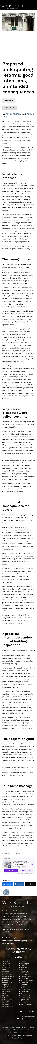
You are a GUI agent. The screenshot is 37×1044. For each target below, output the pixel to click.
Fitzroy (4, 997)
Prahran (24, 984)
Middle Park (25, 973)
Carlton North (7, 982)
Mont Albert (25, 975)
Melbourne (25, 971)
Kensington (25, 964)
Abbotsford (6, 962)
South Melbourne (27, 990)
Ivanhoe (24, 962)
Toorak (23, 1003)
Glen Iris (5, 1003)
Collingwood (6, 988)
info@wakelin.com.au (27, 1019)
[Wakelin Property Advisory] (12, 7)
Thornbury (24, 1001)
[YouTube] (21, 1011)
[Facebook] (29, 1011)
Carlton (5, 980)
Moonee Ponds (26, 977)
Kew (22, 965)
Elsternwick (6, 992)
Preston (23, 986)
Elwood (4, 993)
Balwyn (4, 969)
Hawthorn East (7, 1006)
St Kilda (23, 993)
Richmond (24, 988)
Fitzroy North (7, 999)
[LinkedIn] (25, 1011)
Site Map (25, 1032)
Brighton (5, 971)
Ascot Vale (6, 967)
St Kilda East (25, 995)
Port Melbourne (26, 982)
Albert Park (6, 964)
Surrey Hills (25, 999)
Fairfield (5, 995)
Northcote (24, 978)
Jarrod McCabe (13, 114)
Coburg (5, 986)
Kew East (24, 967)
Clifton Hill (6, 984)
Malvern (24, 969)
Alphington (6, 965)
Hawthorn (5, 1005)
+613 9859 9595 (29, 1016)
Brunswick (6, 973)
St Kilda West (25, 997)
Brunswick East (8, 975)
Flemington (6, 1001)
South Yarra (25, 992)
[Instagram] (33, 1011)
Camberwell (6, 978)
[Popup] (6, 892)
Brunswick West (8, 977)
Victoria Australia (27, 1005)
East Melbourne (8, 990)
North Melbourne (27, 980)
